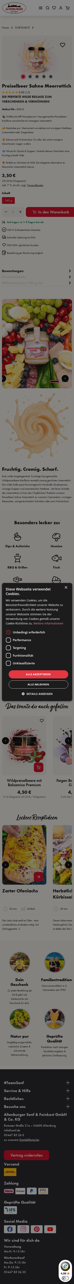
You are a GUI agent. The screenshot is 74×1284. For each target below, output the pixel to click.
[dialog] (37, 642)
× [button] (65, 587)
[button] (37, 694)
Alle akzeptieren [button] (38, 674)
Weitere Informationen (48, 623)
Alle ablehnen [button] (38, 684)
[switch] (65, 1278)
